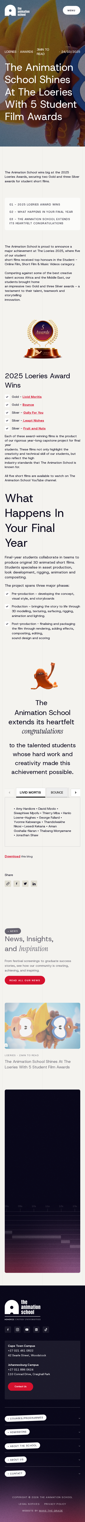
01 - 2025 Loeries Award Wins (34, 204)
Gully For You (33, 413)
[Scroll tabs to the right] (75, 793)
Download (12, 856)
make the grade (51, 1510)
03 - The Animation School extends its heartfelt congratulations (39, 221)
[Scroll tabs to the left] (9, 793)
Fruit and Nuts (34, 428)
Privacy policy (55, 1504)
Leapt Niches (33, 420)
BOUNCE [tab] (57, 792)
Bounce (28, 405)
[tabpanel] (42, 822)
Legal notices (29, 1504)
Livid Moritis (32, 397)
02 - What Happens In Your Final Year (41, 212)
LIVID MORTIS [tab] (30, 792)
